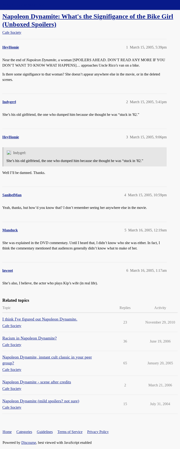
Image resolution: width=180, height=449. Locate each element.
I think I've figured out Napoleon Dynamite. (39, 319)
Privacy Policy (98, 432)
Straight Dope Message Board (24, 5)
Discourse (28, 443)
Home (7, 432)
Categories (24, 432)
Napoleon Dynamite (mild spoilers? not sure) (40, 401)
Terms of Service (69, 432)
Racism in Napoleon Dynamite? (29, 338)
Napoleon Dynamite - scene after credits (36, 382)
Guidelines (45, 432)
